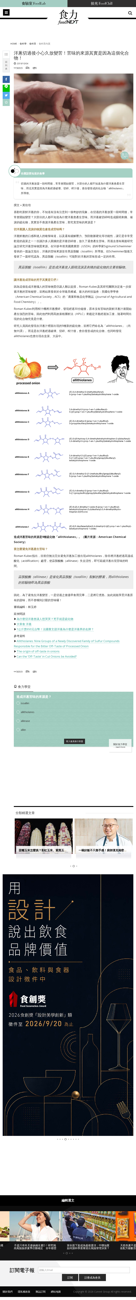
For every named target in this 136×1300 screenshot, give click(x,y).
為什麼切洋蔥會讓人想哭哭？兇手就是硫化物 (45, 619)
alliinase (25, 721)
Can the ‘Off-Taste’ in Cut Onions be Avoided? (47, 656)
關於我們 (8, 1291)
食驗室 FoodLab (34, 3)
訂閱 (70, 1277)
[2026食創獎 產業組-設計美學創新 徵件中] (68, 1005)
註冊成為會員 (92, 1277)
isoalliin (25, 703)
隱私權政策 (24, 1291)
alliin (23, 729)
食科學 (23, 43)
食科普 (32, 43)
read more (120, 747)
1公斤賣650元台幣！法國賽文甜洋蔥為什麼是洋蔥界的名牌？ (55, 629)
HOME (13, 43)
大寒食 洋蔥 (24, 624)
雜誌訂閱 (41, 1291)
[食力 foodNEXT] (68, 23)
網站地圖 (56, 1291)
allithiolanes (27, 712)
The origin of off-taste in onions (38, 651)
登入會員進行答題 (74, 741)
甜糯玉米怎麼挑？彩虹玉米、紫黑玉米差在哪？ (48, 850)
